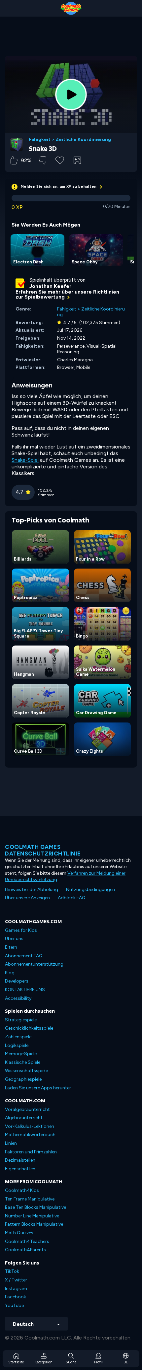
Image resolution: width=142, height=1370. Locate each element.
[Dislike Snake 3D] (42, 160)
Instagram (16, 1288)
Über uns (14, 938)
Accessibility (18, 998)
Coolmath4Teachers (27, 1241)
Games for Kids (21, 930)
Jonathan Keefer (50, 286)
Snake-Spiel (25, 460)
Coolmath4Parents (25, 1250)
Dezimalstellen (20, 1160)
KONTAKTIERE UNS (25, 990)
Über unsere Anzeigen (27, 898)
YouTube (14, 1305)
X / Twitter (16, 1280)
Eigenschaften (20, 1169)
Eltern (11, 947)
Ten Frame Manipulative (29, 1199)
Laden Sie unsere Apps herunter (38, 1088)
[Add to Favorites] (60, 159)
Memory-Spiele (21, 1054)
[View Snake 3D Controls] (77, 160)
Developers (16, 981)
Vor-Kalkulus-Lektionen (29, 1126)
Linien (11, 1143)
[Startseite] (71, 8)
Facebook (15, 1297)
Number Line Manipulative (32, 1216)
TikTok (12, 1271)
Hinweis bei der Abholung (31, 889)
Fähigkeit (40, 139)
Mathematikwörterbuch (30, 1134)
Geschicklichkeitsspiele (29, 1028)
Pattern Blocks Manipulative (34, 1224)
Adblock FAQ (72, 898)
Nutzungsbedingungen (90, 889)
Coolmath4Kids (22, 1190)
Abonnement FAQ (24, 956)
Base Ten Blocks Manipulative (35, 1207)
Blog (10, 973)
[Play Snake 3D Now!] (71, 94)
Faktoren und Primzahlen (31, 1152)
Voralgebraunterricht (27, 1109)
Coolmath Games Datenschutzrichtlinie (43, 850)
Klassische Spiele (22, 1062)
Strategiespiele (21, 1020)
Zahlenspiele (18, 1037)
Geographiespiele (23, 1079)
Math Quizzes (19, 1233)
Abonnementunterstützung (34, 964)
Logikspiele (16, 1045)
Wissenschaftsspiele (26, 1070)
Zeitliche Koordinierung (83, 139)
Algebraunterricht (24, 1118)
